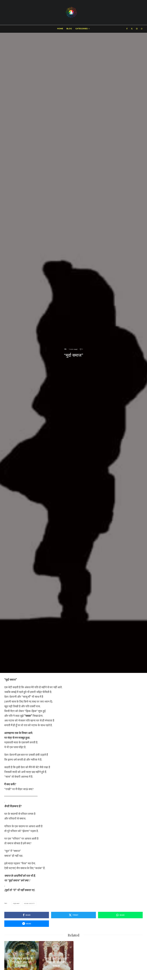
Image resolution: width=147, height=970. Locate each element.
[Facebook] (127, 28)
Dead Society (30, 903)
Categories (81, 29)
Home (60, 29)
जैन (65, 349)
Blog (69, 29)
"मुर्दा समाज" (17, 903)
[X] (131, 28)
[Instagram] (136, 28)
